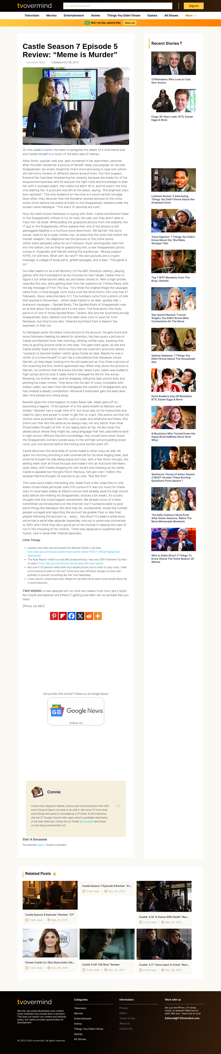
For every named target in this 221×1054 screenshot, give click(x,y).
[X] (80, 616)
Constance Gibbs (35, 62)
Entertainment (74, 15)
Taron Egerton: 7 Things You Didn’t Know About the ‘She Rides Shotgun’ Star (173, 240)
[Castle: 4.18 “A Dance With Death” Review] (164, 896)
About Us (124, 1023)
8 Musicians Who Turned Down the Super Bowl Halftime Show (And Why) (173, 437)
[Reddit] (89, 616)
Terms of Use (127, 1018)
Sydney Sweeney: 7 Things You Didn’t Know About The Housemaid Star (173, 359)
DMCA (123, 1013)
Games (152, 15)
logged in (41, 845)
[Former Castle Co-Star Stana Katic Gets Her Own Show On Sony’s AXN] (50, 943)
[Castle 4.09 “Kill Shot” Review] (107, 944)
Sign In (194, 6)
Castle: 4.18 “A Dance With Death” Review (165, 916)
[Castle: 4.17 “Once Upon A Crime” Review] (164, 944)
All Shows (171, 15)
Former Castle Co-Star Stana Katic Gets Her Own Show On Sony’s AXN (68, 962)
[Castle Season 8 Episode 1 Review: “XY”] (50, 895)
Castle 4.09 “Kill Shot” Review (100, 964)
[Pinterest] (54, 616)
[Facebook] (71, 616)
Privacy (123, 1008)
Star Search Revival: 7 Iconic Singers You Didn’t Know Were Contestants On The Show (170, 318)
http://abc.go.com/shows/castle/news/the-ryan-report (70, 563)
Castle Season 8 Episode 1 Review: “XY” (50, 914)
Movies (51, 15)
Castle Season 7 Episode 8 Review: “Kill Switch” (111, 885)
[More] (98, 616)
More (189, 15)
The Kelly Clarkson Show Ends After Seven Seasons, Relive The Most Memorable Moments (171, 518)
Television (31, 15)
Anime (95, 15)
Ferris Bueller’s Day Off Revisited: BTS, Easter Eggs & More (171, 398)
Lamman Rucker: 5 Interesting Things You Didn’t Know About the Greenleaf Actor (172, 199)
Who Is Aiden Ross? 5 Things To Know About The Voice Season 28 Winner (172, 559)
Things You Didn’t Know (123, 15)
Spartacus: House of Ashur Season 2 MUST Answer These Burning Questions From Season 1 (173, 477)
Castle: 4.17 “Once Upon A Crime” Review (164, 964)
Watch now (130, 23)
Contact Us (125, 1028)
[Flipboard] (63, 616)
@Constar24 (87, 821)
